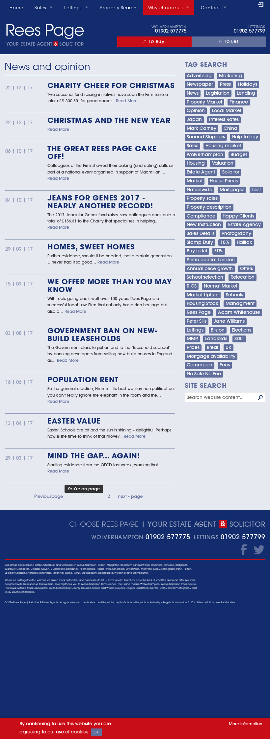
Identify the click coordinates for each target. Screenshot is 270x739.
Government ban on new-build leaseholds (102, 334)
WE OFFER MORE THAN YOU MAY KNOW (109, 285)
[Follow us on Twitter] (259, 549)
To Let (231, 41)
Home (16, 7)
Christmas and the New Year (109, 120)
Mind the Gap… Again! (93, 455)
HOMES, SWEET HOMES (91, 246)
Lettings (73, 7)
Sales (40, 7)
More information (245, 723)
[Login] (261, 5)
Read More (127, 100)
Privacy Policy (205, 602)
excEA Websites (225, 602)
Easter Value (74, 421)
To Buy (157, 41)
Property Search (118, 7)
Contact (210, 7)
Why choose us (165, 7)
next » (130, 496)
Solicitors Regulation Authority (142, 602)
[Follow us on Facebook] (242, 549)
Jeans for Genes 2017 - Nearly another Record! (100, 201)
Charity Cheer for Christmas (111, 85)
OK (96, 732)
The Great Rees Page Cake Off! (102, 152)
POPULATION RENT (83, 379)
